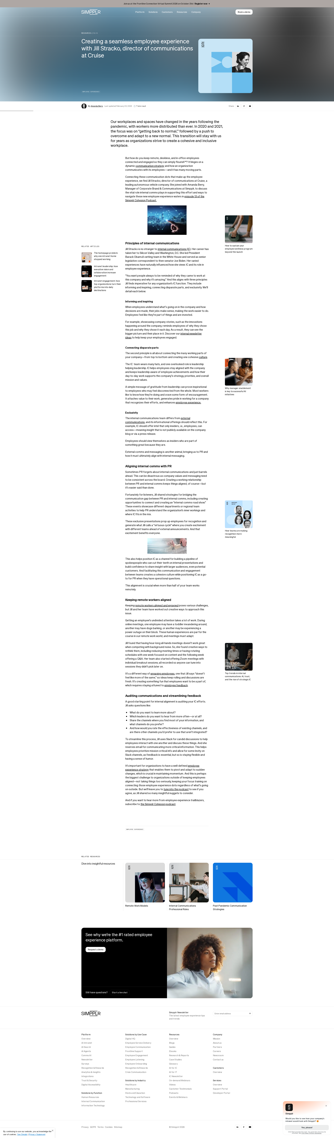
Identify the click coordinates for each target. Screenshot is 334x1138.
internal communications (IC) (174, 249)
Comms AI (86, 1055)
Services (217, 1080)
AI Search (86, 1047)
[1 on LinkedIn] (238, 106)
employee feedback (176, 685)
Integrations (87, 1076)
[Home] (90, 12)
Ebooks (172, 1051)
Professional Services (136, 1101)
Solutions (153, 12)
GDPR (93, 1127)
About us (217, 1043)
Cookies (109, 1127)
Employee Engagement (136, 1055)
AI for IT (173, 1072)
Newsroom (218, 1055)
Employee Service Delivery (138, 1043)
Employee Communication (138, 1047)
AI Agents (86, 1051)
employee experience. (188, 402)
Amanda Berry (97, 106)
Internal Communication (93, 1101)
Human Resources (90, 1097)
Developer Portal (221, 1093)
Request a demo (95, 949)
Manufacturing (132, 1089)
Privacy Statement (37, 1134)
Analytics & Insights (90, 1072)
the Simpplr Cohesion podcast (158, 804)
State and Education (135, 1093)
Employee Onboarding (136, 1064)
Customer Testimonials (180, 1089)
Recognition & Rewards (92, 1068)
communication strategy (150, 165)
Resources (182, 12)
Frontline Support (134, 1051)
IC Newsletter (176, 1076)
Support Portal (220, 1089)
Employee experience (91, 91)
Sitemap (118, 1127)
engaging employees (162, 673)
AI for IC (173, 1068)
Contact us (218, 1059)
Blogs (172, 1043)
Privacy (85, 1127)
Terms (100, 1127)
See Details (22, 1134)
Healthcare (130, 1084)
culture (203, 357)
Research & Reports (179, 1055)
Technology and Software (137, 1097)
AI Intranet (86, 1043)
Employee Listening (134, 1059)
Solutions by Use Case (136, 1034)
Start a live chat (119, 992)
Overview (86, 1038)
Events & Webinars (178, 1097)
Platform (139, 12)
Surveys (85, 1064)
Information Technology (93, 1105)
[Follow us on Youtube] (250, 1127)
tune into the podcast (176, 789)
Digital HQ (130, 1038)
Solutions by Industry (135, 1080)
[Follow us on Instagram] (237, 1127)
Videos (172, 1084)
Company (196, 12)
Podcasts (173, 1093)
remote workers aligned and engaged (156, 605)
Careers (217, 1051)
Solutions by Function (91, 1093)
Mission (216, 1038)
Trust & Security (89, 1080)
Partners (217, 1047)
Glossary (173, 1064)
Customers (167, 12)
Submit (250, 1013)
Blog (95, 33)
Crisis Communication (135, 1072)
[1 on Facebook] (244, 106)
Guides (172, 1047)
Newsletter (87, 1059)
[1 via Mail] (250, 106)
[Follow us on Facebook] (243, 1127)
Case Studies (175, 1059)
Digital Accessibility (90, 1084)
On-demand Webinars (179, 1080)
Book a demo (244, 12)
